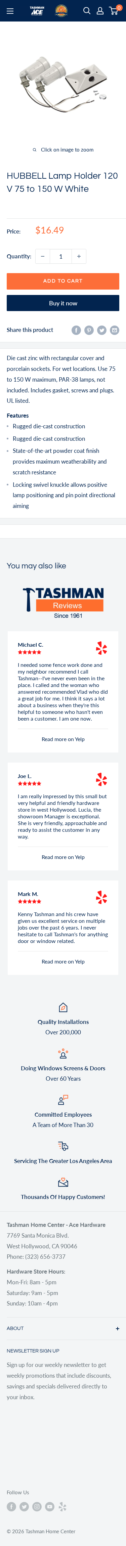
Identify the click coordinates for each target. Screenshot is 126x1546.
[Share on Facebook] (76, 330)
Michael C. (30, 644)
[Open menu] (10, 11)
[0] (114, 11)
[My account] (100, 10)
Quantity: (19, 256)
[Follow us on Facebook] (11, 1506)
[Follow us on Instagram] (37, 1506)
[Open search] (87, 10)
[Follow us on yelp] (62, 1506)
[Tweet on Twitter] (102, 330)
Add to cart (63, 281)
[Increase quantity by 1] (79, 256)
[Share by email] (114, 330)
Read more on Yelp (63, 739)
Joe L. (25, 776)
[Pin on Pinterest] (89, 330)
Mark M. (28, 894)
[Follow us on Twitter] (24, 1506)
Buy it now (63, 303)
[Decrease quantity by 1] (43, 256)
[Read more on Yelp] (101, 648)
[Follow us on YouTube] (49, 1506)
